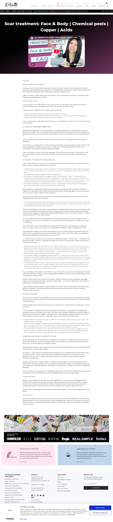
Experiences (77, 3)
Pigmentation (60, 6)
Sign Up (102, 3)
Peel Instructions (62, 488)
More (86, 6)
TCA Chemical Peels (11, 490)
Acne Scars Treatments (12, 486)
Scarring (79, 6)
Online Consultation (85, 3)
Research (101, 6)
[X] (35, 495)
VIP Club (93, 3)
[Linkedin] (43, 495)
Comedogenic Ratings (64, 479)
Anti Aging (34, 6)
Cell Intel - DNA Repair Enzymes (21, 11)
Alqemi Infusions (65, 11)
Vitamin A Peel (9, 497)
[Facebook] (32, 495)
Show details (23, 519)
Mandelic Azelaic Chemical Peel (14, 499)
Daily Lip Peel (53, 11)
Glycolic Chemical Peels (12, 493)
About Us (60, 477)
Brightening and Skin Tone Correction (16, 483)
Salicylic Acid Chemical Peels (13, 495)
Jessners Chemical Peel (12, 502)
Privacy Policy (35, 500)
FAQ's (59, 481)
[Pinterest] (37, 495)
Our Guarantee (62, 484)
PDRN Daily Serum (104, 11)
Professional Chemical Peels (13, 488)
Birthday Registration (63, 491)
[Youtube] (40, 495)
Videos (94, 6)
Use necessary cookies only (100, 512)
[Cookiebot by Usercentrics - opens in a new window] (10, 519)
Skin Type (70, 6)
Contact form (39, 490)
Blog (68, 3)
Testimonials (61, 486)
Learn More (23, 462)
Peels (43, 6)
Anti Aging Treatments (12, 479)
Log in (97, 3)
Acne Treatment (10, 481)
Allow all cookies (100, 507)
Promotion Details (36, 502)
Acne (50, 6)
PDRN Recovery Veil (40, 11)
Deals (72, 3)
